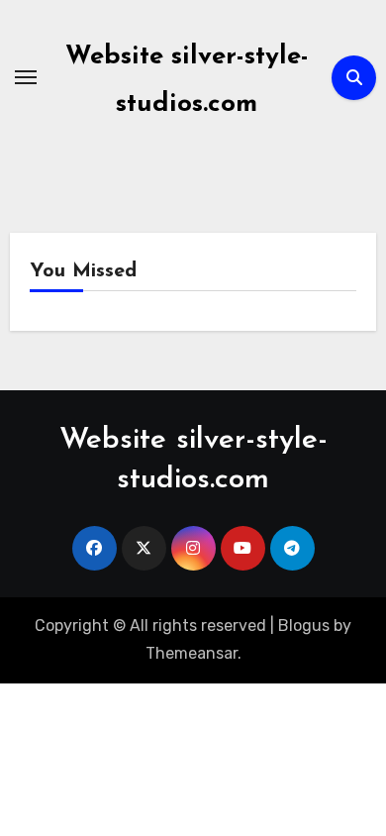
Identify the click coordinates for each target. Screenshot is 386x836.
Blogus (304, 625)
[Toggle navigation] (26, 77)
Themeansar (191, 653)
